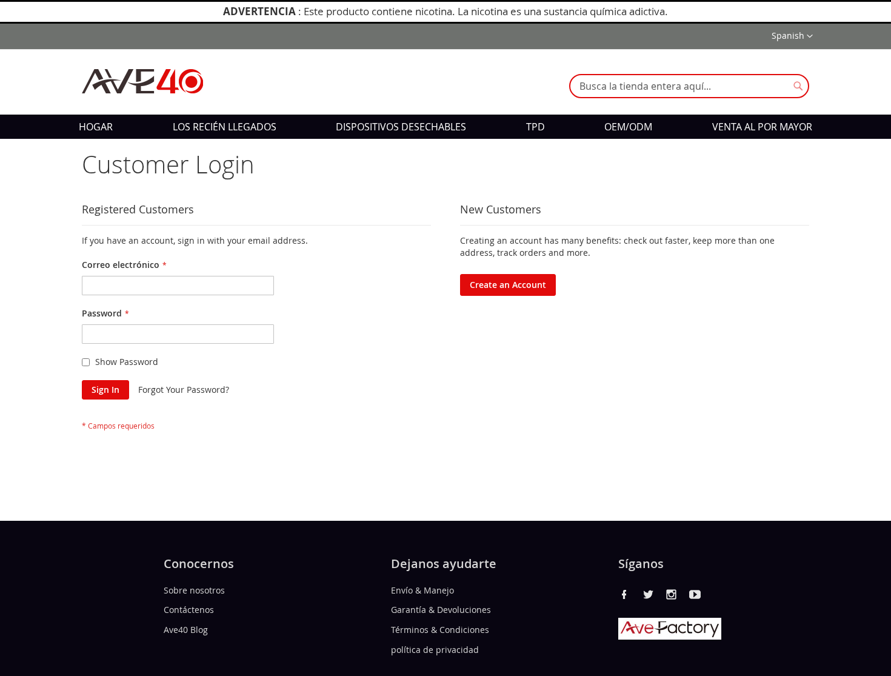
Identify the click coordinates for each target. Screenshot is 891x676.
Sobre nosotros (194, 589)
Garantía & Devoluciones (441, 609)
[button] (792, 36)
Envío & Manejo (422, 589)
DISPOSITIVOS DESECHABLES (401, 126)
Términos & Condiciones (440, 629)
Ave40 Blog (186, 629)
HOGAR (96, 126)
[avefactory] (669, 636)
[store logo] (142, 81)
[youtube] (695, 594)
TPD (535, 126)
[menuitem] (96, 127)
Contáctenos (189, 609)
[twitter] (648, 594)
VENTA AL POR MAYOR (762, 126)
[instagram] (672, 594)
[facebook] (624, 594)
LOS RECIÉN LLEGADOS (224, 126)
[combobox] (689, 86)
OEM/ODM (628, 126)
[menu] (445, 127)
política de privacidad (435, 649)
